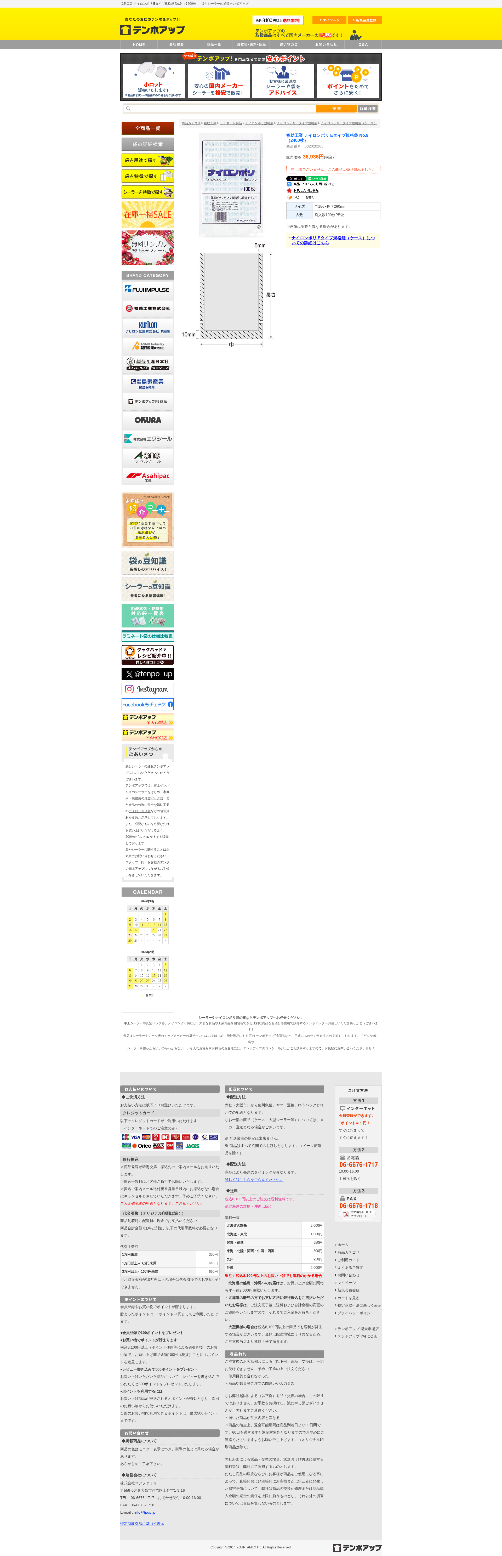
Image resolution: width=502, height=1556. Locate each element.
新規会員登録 (349, 1290)
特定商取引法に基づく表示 (142, 1523)
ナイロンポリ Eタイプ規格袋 (297, 123)
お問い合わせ (349, 1275)
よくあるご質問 (350, 1267)
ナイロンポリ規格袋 (259, 123)
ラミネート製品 (231, 123)
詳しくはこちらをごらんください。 (254, 1180)
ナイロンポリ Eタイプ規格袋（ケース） (349, 123)
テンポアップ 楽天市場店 (358, 1329)
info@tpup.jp (144, 1512)
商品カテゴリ (191, 123)
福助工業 (210, 123)
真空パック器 (153, 798)
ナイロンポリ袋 (140, 811)
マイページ (347, 1283)
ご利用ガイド (349, 1260)
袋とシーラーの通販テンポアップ (224, 3)
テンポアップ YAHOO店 (357, 1336)
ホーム (343, 1245)
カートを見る (349, 1298)
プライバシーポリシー (356, 1313)
